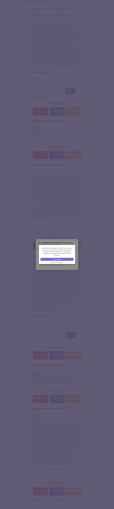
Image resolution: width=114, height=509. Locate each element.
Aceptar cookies (57, 259)
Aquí (62, 251)
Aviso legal (61, 262)
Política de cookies (54, 262)
